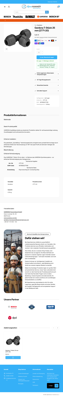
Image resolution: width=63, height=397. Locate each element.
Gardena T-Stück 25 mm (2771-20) (11, 351)
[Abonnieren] (56, 386)
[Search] (47, 12)
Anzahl (38, 49)
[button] (4, 6)
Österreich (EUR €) (52, 1)
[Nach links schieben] (53, 327)
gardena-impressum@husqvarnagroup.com (16, 220)
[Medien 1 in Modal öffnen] (18, 38)
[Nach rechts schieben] (57, 327)
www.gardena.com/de (10, 218)
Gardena (38, 25)
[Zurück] (5, 20)
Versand (41, 37)
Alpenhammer (49, 394)
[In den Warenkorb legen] (13, 357)
